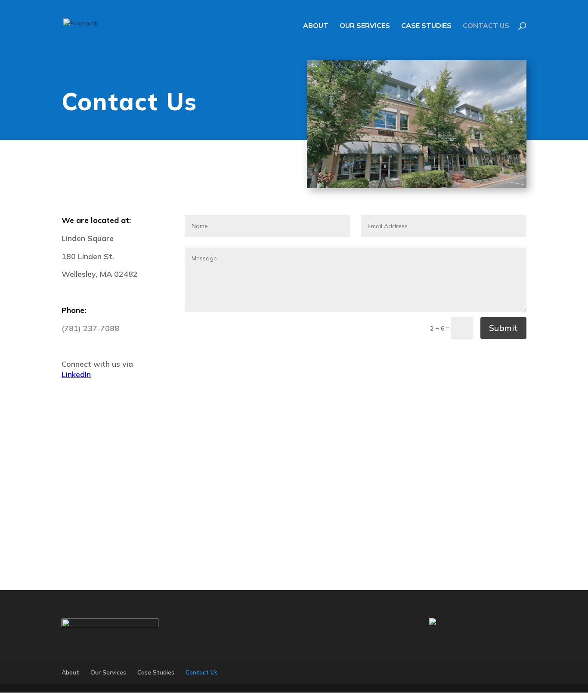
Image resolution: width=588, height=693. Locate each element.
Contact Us (486, 26)
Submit (503, 327)
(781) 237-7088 (90, 328)
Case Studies (426, 26)
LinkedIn (76, 374)
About (315, 26)
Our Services (365, 26)
